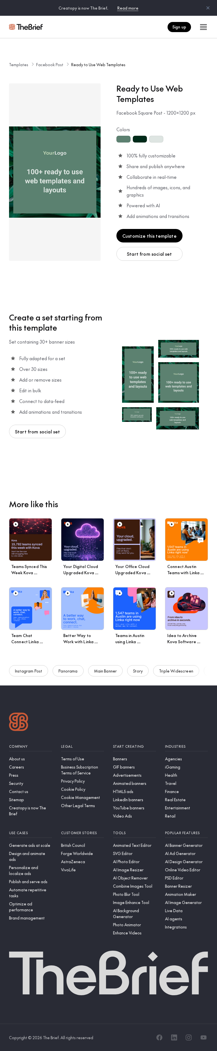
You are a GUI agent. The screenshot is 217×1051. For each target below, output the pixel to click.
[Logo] (18, 722)
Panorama (67, 671)
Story (138, 671)
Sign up (179, 27)
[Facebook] (159, 1037)
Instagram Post (28, 671)
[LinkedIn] (174, 1037)
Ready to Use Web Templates (98, 64)
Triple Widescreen (176, 671)
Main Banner (105, 671)
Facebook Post (49, 64)
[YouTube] (203, 1037)
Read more (127, 8)
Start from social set (149, 254)
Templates (18, 64)
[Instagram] (188, 1037)
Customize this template (149, 236)
